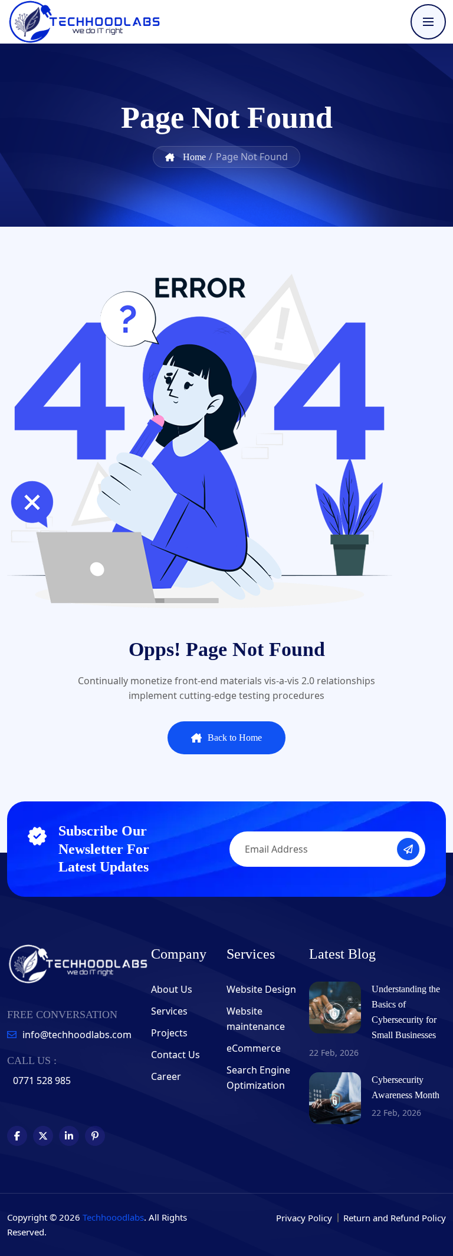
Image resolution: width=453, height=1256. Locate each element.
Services (169, 1011)
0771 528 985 (42, 1080)
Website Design (261, 989)
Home (193, 157)
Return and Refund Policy (394, 1218)
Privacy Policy (305, 1218)
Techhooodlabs (113, 1217)
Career (166, 1076)
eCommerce (253, 1048)
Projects (169, 1032)
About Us (171, 989)
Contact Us (175, 1054)
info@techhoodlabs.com (77, 1034)
